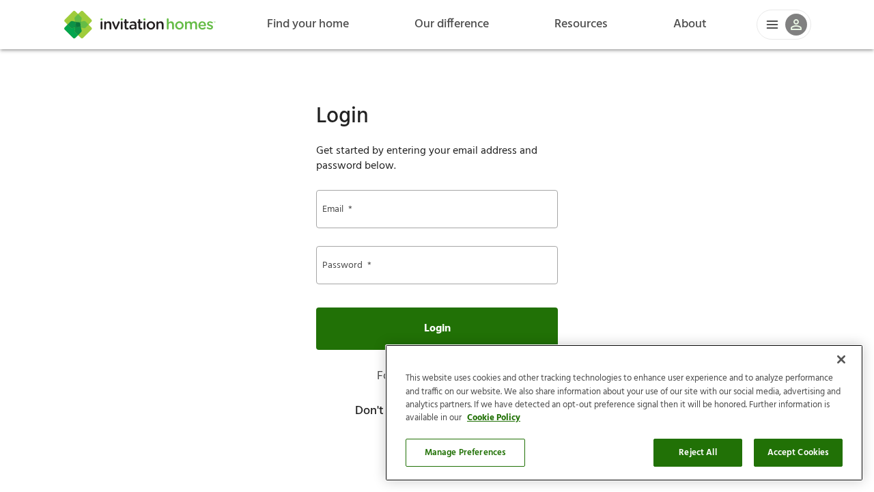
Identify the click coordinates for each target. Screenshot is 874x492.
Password (346, 265)
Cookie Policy (493, 418)
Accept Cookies (798, 453)
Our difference (451, 24)
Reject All (697, 453)
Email (337, 209)
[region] (624, 412)
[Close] (841, 359)
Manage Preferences (465, 453)
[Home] (140, 24)
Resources (581, 24)
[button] (784, 25)
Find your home (308, 24)
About (690, 24)
